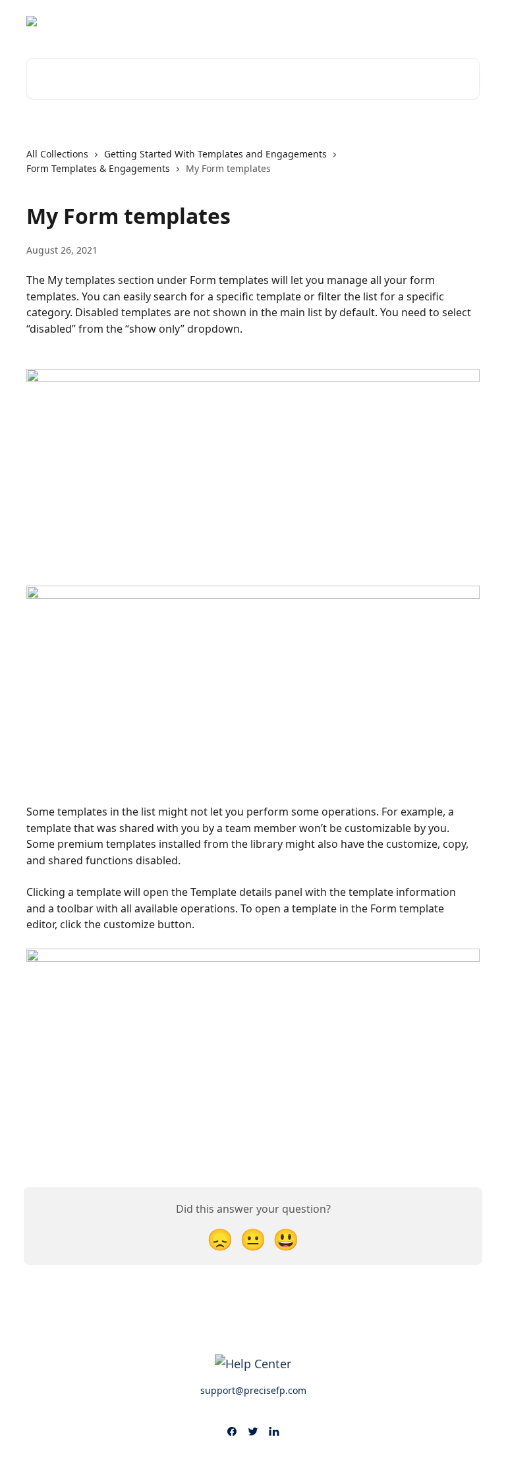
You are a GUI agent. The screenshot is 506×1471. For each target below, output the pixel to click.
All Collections (57, 154)
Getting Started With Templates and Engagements (215, 154)
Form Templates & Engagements (98, 168)
